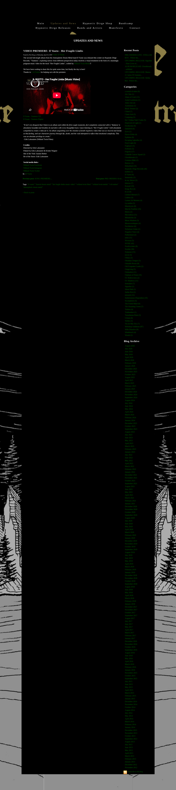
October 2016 (130, 647)
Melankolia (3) (130, 218)
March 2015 (129, 693)
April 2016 (129, 661)
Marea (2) (128, 212)
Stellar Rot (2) (130, 292)
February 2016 (130, 667)
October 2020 (130, 512)
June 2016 (129, 656)
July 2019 (128, 555)
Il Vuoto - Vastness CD (32, 116)
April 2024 (129, 412)
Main (40, 23)
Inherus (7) (129, 183)
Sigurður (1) (129, 286)
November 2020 (131, 509)
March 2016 (129, 664)
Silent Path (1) (130, 289)
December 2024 (131, 392)
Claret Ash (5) (130, 114)
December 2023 (131, 423)
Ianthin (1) (129, 172)
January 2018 (130, 604)
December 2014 (131, 701)
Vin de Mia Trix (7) (132, 324)
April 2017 (129, 630)
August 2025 (130, 377)
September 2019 (131, 549)
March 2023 (129, 446)
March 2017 (129, 633)
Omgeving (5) (130, 269)
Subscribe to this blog (135, 772)
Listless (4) (129, 197)
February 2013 (130, 759)
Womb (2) (129, 335)
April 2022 (129, 463)
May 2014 (129, 716)
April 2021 (129, 495)
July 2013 (128, 745)
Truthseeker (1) (130, 312)
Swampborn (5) (131, 301)
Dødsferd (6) (130, 129)
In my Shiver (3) (131, 180)
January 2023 (130, 452)
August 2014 (130, 710)
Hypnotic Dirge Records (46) (136, 169)
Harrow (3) (129, 163)
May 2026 (129, 354)
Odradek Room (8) (132, 263)
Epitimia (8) (129, 137)
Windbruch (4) (130, 332)
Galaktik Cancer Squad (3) (135, 154)
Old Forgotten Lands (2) (134, 266)
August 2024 (130, 400)
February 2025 (130, 386)
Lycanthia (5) (130, 203)
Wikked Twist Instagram (32, 168)
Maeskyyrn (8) (130, 206)
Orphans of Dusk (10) (133, 275)
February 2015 (130, 696)
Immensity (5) (130, 177)
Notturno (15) (130, 252)
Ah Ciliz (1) (129, 94)
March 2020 (129, 532)
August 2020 (130, 518)
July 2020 (128, 521)
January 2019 (130, 572)
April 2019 (129, 564)
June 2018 (129, 590)
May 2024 (129, 409)
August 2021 (130, 486)
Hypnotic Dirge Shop (97, 23)
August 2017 (130, 618)
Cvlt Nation (35, 72)
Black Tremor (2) (131, 109)
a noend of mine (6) (132, 91)
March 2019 (129, 567)
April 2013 (129, 753)
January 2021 (130, 504)
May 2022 (129, 461)
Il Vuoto (29, 174)
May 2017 (129, 627)
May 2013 (129, 750)
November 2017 (131, 610)
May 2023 (129, 440)
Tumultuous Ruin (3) (133, 315)
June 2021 (129, 489)
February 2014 (130, 724)
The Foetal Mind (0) (132, 304)
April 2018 (129, 595)
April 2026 (129, 357)
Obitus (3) (129, 258)
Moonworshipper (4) (133, 223)
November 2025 (131, 372)
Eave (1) (128, 132)
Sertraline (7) (130, 284)
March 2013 (129, 756)
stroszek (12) (130, 295)
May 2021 (129, 492)
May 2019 (129, 561)
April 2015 (129, 690)
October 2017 (130, 613)
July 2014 (128, 713)
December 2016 (131, 641)
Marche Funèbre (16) (133, 209)
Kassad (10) (129, 186)
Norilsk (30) (129, 249)
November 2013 (131, 733)
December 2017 (131, 607)
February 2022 (130, 469)
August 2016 (130, 653)
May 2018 (129, 592)
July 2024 (128, 403)
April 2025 (129, 380)
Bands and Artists (89, 28)
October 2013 (130, 736)
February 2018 (130, 601)
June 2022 (129, 458)
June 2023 (129, 438)
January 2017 (130, 638)
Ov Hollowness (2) (132, 278)
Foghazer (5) (130, 146)
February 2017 (130, 636)
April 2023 (129, 443)
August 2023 (130, 432)
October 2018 (130, 581)
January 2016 (130, 670)
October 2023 (130, 426)
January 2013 (130, 762)
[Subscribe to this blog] (125, 772)
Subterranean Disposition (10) (136, 298)
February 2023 (130, 449)
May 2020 (129, 527)
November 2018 (131, 578)
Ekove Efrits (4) (131, 134)
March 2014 (129, 722)
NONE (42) (129, 243)
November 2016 (131, 644)
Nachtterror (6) (130, 226)
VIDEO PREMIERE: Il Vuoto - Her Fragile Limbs (53, 50)
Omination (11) (130, 272)
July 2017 (128, 621)
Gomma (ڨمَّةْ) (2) (131, 160)
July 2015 (128, 681)
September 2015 (131, 679)
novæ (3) (128, 255)
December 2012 (131, 765)
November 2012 (131, 767)
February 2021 (130, 501)
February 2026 (130, 363)
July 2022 (128, 455)
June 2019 (129, 558)
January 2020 (130, 538)
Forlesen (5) (129, 149)
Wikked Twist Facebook (32, 165)
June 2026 (129, 352)
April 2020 (129, 529)
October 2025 (130, 374)
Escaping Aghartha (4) (133, 140)
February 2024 (130, 418)
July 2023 (128, 435)
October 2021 (130, 481)
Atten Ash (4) (130, 103)
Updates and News (63, 23)
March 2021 (129, 498)
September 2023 (131, 429)
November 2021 (131, 478)
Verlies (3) (129, 321)
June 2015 (129, 684)
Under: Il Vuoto (58, 55)
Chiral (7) (128, 111)
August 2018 (130, 587)
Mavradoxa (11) (131, 215)
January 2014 (130, 727)
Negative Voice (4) (132, 232)
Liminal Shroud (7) (132, 195)
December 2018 (131, 575)
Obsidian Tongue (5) (133, 261)
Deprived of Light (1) (133, 123)
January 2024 (130, 420)
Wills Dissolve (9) (131, 329)
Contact (135, 28)
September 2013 (131, 739)
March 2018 (129, 598)
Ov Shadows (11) (131, 281)
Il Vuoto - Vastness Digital (33, 119)
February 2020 (130, 535)
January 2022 (130, 472)
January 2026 (130, 366)
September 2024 (131, 397)
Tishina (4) (129, 309)
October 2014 (130, 707)
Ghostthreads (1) (131, 157)
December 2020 (131, 506)
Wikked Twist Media (82, 64)
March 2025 (129, 383)
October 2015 (130, 676)
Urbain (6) (129, 318)
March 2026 (129, 360)
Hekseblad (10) (130, 166)
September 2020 (131, 515)
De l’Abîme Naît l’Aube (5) (135, 120)
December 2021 (131, 475)
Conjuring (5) (130, 117)
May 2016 (129, 658)
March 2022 (129, 466)
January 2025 (130, 389)
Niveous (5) (129, 241)
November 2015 (131, 673)
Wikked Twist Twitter (31, 171)
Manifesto (116, 28)
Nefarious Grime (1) (132, 229)
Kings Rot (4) (130, 189)
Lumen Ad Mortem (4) (133, 200)
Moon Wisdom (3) (132, 220)
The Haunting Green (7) (134, 306)
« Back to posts (28, 192)
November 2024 (131, 395)
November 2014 (131, 704)
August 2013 (130, 742)
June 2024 (129, 406)
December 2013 (131, 730)
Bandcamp (126, 23)
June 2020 (129, 524)
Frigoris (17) (129, 152)
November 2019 (131, 544)
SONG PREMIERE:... (37, 179)
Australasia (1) (130, 106)
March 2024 (129, 415)
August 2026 (130, 346)
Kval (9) (128, 192)
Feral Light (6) (130, 143)
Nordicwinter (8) (131, 246)
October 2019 (130, 547)
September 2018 (131, 584)
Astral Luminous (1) (132, 100)
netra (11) (128, 238)
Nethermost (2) (130, 235)
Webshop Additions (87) (134, 327)
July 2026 (128, 349)
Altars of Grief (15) (132, 97)
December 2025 (131, 369)
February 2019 (130, 570)
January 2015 (130, 699)
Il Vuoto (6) (129, 175)
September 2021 (131, 483)
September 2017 (131, 615)
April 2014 (129, 719)
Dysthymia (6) (130, 126)
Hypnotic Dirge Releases (53, 28)
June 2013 (129, 747)
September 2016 (131, 650)
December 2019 (131, 541)
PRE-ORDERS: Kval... (109, 179)
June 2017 (129, 624)
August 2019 (130, 552)
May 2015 (129, 687)
